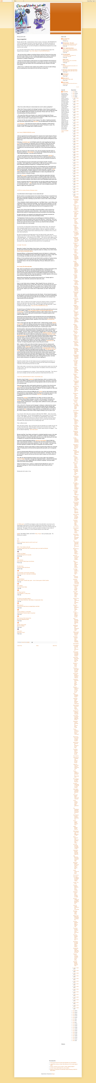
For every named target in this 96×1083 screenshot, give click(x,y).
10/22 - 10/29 (76, 124)
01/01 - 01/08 (76, 1007)
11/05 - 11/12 (76, 119)
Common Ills (65, 91)
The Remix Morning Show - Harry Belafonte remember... (76, 639)
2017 (74, 1019)
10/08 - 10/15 (76, 130)
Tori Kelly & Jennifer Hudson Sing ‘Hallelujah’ (76, 492)
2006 (74, 1037)
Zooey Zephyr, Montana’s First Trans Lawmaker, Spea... (76, 357)
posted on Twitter (21, 458)
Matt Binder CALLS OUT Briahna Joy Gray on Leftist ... (76, 894)
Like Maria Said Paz (21, 592)
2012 (74, 1027)
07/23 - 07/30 (76, 159)
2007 (74, 1035)
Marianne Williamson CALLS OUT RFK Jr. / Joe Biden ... (76, 690)
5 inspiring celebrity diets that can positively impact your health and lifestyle (32, 548)
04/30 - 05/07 (76, 191)
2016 (74, 1020)
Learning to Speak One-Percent (23, 567)
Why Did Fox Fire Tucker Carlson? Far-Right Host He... (76, 738)
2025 (74, 93)
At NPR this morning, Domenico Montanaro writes (27, 190)
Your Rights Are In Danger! (75, 401)
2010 (74, 1030)
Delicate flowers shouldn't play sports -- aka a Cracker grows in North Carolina (33, 580)
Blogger (53, 1073)
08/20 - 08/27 (76, 148)
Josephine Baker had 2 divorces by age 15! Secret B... (75, 307)
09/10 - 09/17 (76, 140)
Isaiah (18, 533)
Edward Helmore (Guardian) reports (25, 251)
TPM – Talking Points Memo (68, 48)
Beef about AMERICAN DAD (23, 619)
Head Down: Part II (21, 632)
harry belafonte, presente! (75, 576)
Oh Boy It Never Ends (21, 624)
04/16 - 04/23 (76, 967)
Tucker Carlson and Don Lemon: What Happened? (75, 803)
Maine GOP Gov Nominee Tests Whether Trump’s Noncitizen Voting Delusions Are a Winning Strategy (70, 50)
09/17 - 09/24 (76, 138)
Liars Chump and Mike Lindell (68, 79)
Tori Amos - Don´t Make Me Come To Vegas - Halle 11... (76, 670)
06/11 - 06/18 (76, 175)
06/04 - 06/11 (76, 178)
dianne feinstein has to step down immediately (26, 573)
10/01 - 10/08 (76, 132)
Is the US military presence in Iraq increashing (76, 907)
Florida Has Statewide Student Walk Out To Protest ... (75, 434)
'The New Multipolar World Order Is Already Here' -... (75, 415)
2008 (74, 1034)
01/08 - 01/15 (76, 1005)
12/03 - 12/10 (76, 108)
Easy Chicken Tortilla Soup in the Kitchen (25, 561)
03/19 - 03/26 (76, 978)
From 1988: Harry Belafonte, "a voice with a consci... (75, 594)
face (25, 409)
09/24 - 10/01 (76, 135)
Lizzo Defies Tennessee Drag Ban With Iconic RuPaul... (76, 717)
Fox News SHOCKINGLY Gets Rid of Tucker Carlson (76, 785)
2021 (74, 1012)
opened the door (50, 340)
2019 (74, 1015)
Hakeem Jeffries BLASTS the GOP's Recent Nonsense (75, 327)
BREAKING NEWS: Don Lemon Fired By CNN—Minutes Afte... (76, 865)
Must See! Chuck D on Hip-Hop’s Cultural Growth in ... (76, 557)
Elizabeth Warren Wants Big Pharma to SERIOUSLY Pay (76, 257)
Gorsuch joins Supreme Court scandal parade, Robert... (76, 588)
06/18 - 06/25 (76, 172)
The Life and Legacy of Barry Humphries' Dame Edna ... (76, 301)
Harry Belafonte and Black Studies (75, 695)
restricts (19, 400)
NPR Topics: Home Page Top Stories (70, 69)
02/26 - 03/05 (76, 986)
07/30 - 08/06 (76, 156)
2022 (74, 1010)
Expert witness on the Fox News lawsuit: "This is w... (76, 707)
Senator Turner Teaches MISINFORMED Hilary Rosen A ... (76, 264)
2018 (74, 1017)
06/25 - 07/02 (76, 170)
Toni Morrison (49, 349)
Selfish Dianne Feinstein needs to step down (26, 613)
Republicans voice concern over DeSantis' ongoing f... (76, 396)
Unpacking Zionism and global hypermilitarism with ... (76, 498)
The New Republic (66, 54)
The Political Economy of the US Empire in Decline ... (76, 427)
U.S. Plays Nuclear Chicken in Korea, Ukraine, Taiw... (75, 571)
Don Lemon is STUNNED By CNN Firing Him (76, 780)
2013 (74, 1025)
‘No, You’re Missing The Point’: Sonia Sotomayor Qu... (76, 931)
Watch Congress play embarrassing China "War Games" (76, 839)
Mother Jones (65, 59)
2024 (74, 95)
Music (18, 540)
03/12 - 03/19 (76, 981)
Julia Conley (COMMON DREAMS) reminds (26, 132)
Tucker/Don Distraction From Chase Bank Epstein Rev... (75, 682)
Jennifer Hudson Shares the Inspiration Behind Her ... (76, 440)
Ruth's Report (20, 585)
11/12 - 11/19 (76, 116)
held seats (23, 175)
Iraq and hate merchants (75, 197)
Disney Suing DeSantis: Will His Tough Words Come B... (75, 294)
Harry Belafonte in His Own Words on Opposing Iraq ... (76, 621)
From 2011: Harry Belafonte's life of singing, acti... (76, 608)
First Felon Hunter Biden (22, 587)
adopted (25, 397)
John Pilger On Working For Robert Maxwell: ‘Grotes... (76, 878)
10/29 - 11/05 (76, 122)
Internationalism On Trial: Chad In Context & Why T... (76, 201)
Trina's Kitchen (20, 560)
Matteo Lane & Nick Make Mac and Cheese (76, 634)
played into (28, 346)
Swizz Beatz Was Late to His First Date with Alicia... (76, 659)
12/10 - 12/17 (76, 106)
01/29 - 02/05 (76, 997)
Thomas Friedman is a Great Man (24, 611)
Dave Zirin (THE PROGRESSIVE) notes (39, 305)
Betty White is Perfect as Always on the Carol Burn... (75, 446)
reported (50, 155)
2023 (74, 96)
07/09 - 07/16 (76, 164)
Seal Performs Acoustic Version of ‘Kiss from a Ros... (76, 817)
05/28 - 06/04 (76, 180)
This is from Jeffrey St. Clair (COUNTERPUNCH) (39, 51)
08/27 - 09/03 (76, 146)
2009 (74, 1032)
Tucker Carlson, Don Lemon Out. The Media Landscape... (76, 732)
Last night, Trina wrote (21, 244)
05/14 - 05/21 (76, 186)
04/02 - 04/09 (76, 973)
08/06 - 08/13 (76, 154)
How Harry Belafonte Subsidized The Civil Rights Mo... (76, 288)
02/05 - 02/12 (76, 994)
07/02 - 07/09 (76, 167)
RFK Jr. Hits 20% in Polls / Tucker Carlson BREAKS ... (76, 465)
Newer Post (19, 645)
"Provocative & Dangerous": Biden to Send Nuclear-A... (76, 383)
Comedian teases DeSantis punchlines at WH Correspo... (76, 370)
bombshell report (26, 142)
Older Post (55, 645)
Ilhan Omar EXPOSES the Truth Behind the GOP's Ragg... (76, 351)
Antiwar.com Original (21, 553)
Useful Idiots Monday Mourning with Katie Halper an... (76, 852)
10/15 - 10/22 (76, 127)
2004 (74, 1040)
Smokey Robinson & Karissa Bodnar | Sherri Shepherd (76, 337)
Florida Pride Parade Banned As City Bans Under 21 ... (76, 675)
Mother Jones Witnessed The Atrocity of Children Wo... (76, 917)
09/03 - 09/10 (76, 143)
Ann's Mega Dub (66, 38)
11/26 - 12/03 (76, 111)
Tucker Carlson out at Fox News (76, 872)
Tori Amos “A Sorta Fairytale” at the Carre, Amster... (76, 245)
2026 (74, 91)
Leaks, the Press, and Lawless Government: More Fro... (76, 767)
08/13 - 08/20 (76, 151)
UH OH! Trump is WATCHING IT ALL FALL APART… (60, 1068)
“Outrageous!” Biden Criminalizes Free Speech (76, 530)
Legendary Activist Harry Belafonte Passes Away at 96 (76, 701)
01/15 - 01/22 (76, 1002)
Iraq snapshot (76, 410)
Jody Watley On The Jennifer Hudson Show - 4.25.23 (75, 363)
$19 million (36, 121)
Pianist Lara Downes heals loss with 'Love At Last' (27, 542)
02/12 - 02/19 (76, 991)
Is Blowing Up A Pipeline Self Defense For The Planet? (76, 760)
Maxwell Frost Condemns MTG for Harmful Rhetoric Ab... (76, 479)
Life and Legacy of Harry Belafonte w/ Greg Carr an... (75, 614)
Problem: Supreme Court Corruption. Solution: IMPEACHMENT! (62, 1066)
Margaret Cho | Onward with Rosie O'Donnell (76, 712)
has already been (50, 319)
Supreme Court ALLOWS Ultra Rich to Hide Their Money (75, 957)
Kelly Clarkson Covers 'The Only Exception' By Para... (76, 516)
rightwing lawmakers (47, 332)
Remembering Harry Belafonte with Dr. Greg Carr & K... (76, 389)
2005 (74, 1038)
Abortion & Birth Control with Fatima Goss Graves (76, 377)
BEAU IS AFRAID (20, 625)
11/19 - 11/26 (76, 114)
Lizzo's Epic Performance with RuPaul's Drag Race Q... (76, 320)
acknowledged (30, 152)
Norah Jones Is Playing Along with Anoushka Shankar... (75, 653)
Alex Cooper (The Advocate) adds (24, 266)
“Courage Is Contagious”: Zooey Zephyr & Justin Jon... (76, 282)
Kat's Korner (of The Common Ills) (24, 618)
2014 (74, 1024)
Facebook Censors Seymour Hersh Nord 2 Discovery (76, 581)
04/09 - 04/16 (76, 970)
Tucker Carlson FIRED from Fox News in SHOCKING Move (76, 774)
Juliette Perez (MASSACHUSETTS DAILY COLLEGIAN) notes (30, 376)
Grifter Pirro (65, 39)
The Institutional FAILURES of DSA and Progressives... (76, 811)
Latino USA (19, 631)
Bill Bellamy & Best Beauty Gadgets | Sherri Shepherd (76, 551)
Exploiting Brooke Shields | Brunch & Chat (75, 963)
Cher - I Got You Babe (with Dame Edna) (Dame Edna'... (76, 406)
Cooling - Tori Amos (75, 883)
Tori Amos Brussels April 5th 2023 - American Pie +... (75, 937)
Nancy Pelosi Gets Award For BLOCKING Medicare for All (76, 537)
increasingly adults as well (48, 348)
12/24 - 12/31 (76, 100)
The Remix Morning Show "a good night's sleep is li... (76, 523)
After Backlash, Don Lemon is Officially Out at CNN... (76, 858)
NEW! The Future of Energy (75, 332)
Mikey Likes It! (20, 605)
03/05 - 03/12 (76, 983)
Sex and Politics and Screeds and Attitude (25, 572)
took (18, 143)
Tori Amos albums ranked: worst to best (75, 276)
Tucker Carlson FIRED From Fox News (75, 822)
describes (39, 394)
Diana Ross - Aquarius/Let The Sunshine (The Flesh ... (76, 344)
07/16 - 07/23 (76, 162)
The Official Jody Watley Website (24, 598)
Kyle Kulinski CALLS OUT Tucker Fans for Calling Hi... (76, 221)
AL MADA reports (20, 524)
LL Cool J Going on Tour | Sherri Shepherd (75, 251)
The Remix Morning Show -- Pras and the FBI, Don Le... (75, 752)
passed (40, 391)
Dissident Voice (20, 566)
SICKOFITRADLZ (20, 579)
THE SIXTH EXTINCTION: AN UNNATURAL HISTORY (28, 606)
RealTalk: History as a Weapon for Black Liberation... (76, 452)
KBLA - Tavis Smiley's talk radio (23, 547)
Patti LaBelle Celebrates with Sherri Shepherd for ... (76, 791)
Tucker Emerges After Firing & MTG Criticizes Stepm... (76, 421)
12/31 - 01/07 (76, 98)
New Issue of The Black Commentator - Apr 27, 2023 (76, 233)
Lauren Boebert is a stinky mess (23, 593)
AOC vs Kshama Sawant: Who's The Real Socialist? (75, 459)
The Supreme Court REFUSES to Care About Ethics (76, 214)
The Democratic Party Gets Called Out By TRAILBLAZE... (76, 544)
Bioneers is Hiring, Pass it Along (75, 665)
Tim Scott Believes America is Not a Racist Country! (75, 888)
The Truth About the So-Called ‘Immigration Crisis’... (76, 846)
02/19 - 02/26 (76, 989)
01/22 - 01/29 (76, 999)
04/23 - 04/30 (76, 194)
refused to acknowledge (41, 440)
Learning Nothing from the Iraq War (24, 554)
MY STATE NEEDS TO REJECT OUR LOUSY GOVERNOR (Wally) (76, 486)
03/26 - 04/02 (76, 975)
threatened (31, 379)
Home (37, 645)
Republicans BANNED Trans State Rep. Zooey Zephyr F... (76, 239)
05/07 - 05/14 (76, 188)
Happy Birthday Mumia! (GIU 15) (75, 828)
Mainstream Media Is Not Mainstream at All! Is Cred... (76, 628)
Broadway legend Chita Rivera (75, 913)
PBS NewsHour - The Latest (68, 42)
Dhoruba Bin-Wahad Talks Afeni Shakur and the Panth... (76, 950)
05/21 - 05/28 (76, 183)
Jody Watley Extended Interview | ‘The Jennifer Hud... (75, 472)
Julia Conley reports (34, 429)
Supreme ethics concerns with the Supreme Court (75, 271)
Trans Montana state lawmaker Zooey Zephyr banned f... (75, 564)
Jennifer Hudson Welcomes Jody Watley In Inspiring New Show (30, 599)
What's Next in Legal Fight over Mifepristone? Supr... (76, 833)
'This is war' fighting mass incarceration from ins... (76, 796)
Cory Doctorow (21, 123)
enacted (18, 386)
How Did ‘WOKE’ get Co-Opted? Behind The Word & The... (76, 901)
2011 (74, 1029)
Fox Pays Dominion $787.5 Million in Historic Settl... (75, 924)
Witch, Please (38, 533)
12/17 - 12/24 (76, 103)
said (31, 182)
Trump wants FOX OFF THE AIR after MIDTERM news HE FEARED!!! (63, 1062)
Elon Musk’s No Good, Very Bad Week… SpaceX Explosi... (75, 944)
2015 (74, 1022)
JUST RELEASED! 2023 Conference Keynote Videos (76, 314)
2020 (74, 1014)
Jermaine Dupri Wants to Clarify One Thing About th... (76, 228)
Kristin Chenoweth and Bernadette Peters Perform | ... (76, 207)
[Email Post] (32, 642)
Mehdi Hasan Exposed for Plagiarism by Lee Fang (75, 745)
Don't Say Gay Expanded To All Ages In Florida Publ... (76, 504)
